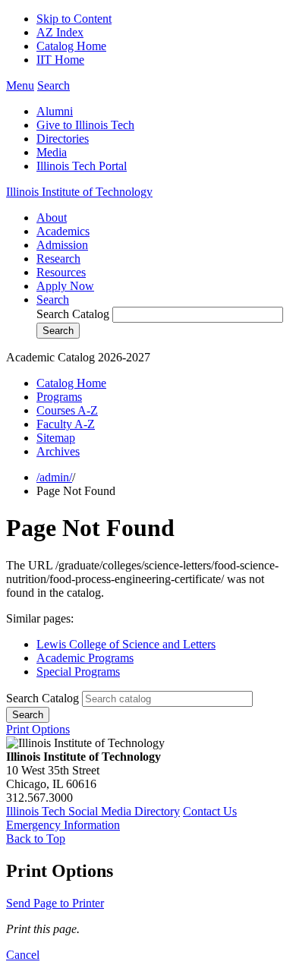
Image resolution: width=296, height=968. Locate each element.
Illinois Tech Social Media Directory (93, 811)
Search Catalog (72, 313)
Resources (61, 272)
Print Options (38, 729)
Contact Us (210, 811)
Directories (62, 138)
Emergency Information (63, 824)
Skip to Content (74, 18)
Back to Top (35, 838)
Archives (58, 451)
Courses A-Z (67, 410)
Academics (63, 231)
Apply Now (65, 285)
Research (58, 258)
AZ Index (59, 32)
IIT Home (60, 59)
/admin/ (54, 477)
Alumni (54, 111)
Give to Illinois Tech (85, 124)
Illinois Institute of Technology (79, 191)
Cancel (22, 954)
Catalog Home (71, 45)
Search (52, 299)
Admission (62, 244)
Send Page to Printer (55, 903)
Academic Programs (85, 657)
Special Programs (78, 671)
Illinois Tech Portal (81, 165)
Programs (59, 396)
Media (51, 152)
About (51, 217)
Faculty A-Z (65, 424)
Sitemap (55, 437)
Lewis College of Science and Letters (126, 644)
